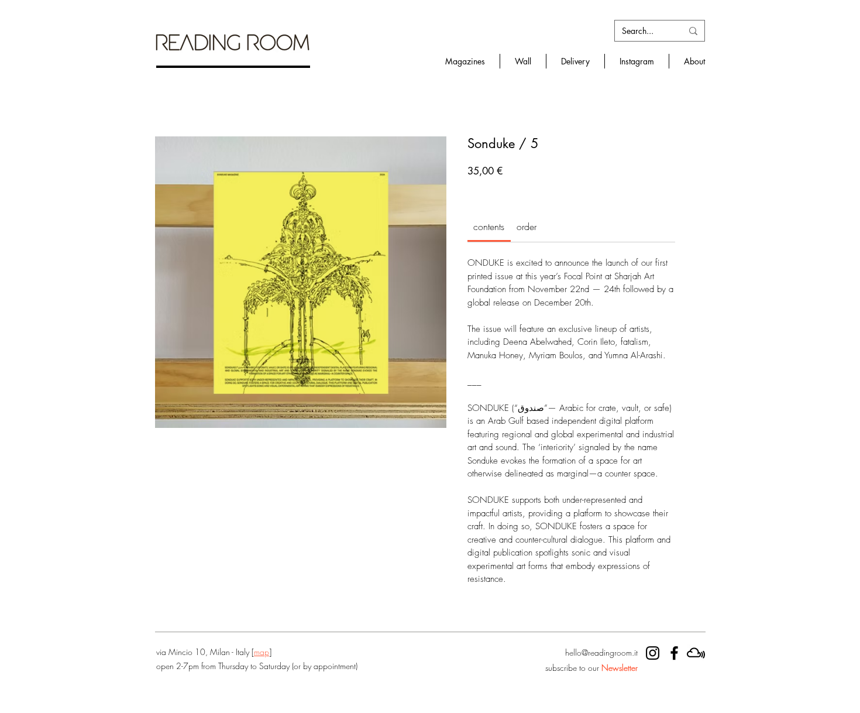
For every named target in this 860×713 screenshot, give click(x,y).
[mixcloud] (696, 653)
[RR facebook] (674, 653)
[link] (488, 226)
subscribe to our (591, 667)
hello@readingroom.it (601, 652)
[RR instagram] (653, 653)
